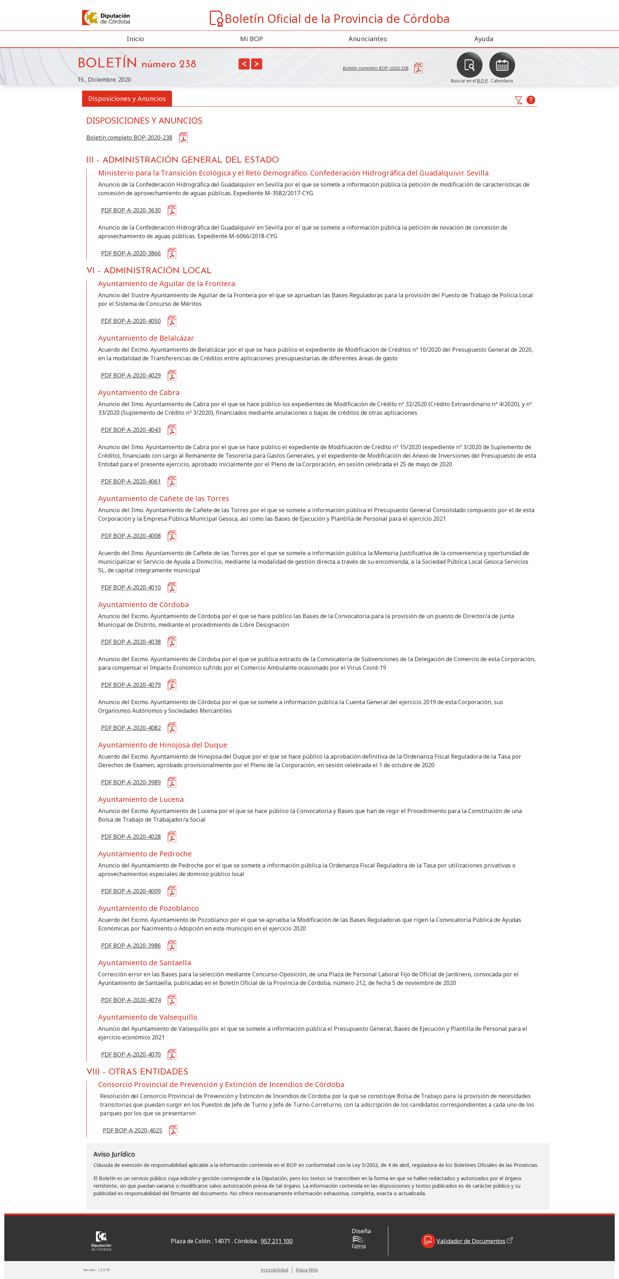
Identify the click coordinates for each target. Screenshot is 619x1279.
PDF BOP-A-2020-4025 (132, 1130)
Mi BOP (251, 38)
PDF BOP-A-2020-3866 (131, 253)
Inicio (135, 38)
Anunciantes (368, 38)
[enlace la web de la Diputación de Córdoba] (92, 18)
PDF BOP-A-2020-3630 (131, 210)
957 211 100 (277, 1241)
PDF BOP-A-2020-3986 (131, 945)
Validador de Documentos (471, 1241)
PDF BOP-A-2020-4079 (131, 685)
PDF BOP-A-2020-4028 (131, 837)
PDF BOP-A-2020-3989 (131, 782)
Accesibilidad (274, 1270)
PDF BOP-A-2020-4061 (131, 481)
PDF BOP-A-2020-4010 (131, 587)
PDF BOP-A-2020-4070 (131, 1054)
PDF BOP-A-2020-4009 (131, 891)
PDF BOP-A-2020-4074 (131, 1000)
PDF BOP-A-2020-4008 (131, 536)
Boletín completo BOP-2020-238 (129, 137)
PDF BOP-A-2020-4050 (131, 321)
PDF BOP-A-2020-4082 (131, 728)
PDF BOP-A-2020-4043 (131, 430)
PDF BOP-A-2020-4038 (131, 642)
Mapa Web (307, 1270)
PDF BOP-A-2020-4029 (131, 375)
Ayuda (483, 38)
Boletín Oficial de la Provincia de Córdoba (337, 18)
